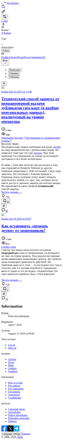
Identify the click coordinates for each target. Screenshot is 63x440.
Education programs (18, 418)
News (27, 57)
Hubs (11, 365)
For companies (16, 388)
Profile (4, 57)
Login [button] (4, 21)
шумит (57, 146)
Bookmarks (14, 70)
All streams (13, 3)
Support (26, 433)
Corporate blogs (16, 409)
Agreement (14, 394)
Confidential (14, 397)
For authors (14, 385)
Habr (20, 437)
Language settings (11, 434)
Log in (11, 345)
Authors (12, 368)
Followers (14, 73)
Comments (37, 57)
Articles (13, 57)
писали (37, 153)
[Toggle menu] (2, 4)
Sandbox (12, 371)
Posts (21, 57)
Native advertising (17, 415)
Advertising (14, 412)
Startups (12, 421)
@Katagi (6, 33)
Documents (14, 391)
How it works (15, 382)
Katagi (4, 91)
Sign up (12, 348)
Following (13, 77)
